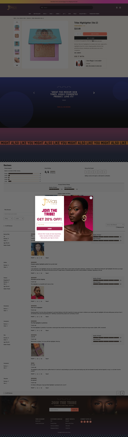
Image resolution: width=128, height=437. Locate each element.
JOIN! (49, 229)
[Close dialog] (91, 198)
